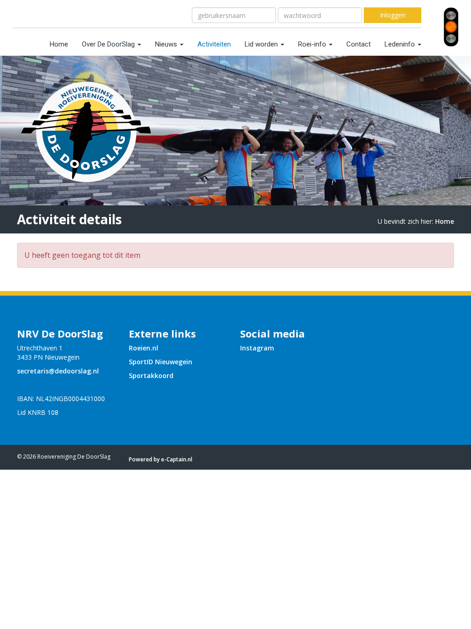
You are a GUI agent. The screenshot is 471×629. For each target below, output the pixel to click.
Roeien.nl (143, 348)
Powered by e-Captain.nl (160, 459)
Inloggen (393, 15)
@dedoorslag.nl (58, 371)
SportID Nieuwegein (160, 361)
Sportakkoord (151, 375)
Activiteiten (214, 44)
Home (59, 44)
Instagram (257, 348)
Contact (358, 44)
